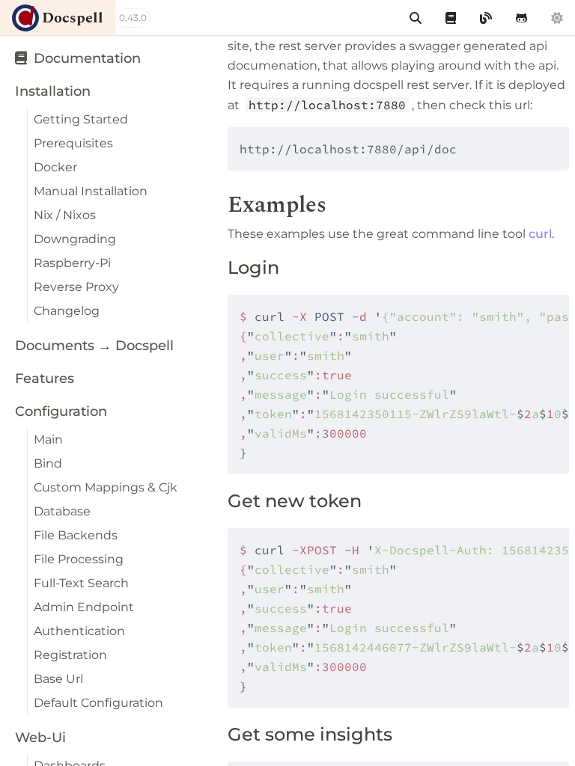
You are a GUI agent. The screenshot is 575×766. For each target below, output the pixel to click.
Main (48, 439)
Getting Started (81, 119)
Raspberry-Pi (72, 263)
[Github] (521, 17)
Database (62, 511)
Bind (48, 463)
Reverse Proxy (76, 287)
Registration (70, 655)
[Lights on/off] (557, 17)
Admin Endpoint (84, 607)
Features (44, 378)
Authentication (79, 631)
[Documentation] (450, 17)
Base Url (58, 679)
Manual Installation (90, 191)
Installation (53, 91)
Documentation (85, 58)
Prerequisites (73, 143)
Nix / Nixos (65, 215)
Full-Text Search (81, 583)
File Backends (76, 535)
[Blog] (486, 17)
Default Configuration (98, 703)
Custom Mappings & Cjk (105, 487)
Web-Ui (40, 737)
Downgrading (75, 239)
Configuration (61, 411)
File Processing (79, 559)
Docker (55, 167)
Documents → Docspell (94, 345)
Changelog (67, 311)
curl (540, 234)
